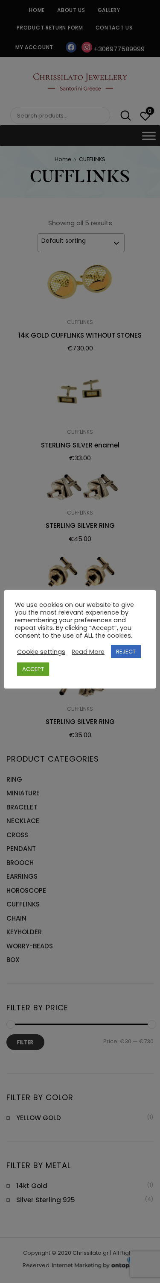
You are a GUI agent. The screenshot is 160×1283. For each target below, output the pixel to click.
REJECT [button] (126, 651)
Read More (88, 652)
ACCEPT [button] (33, 669)
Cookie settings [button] (41, 652)
